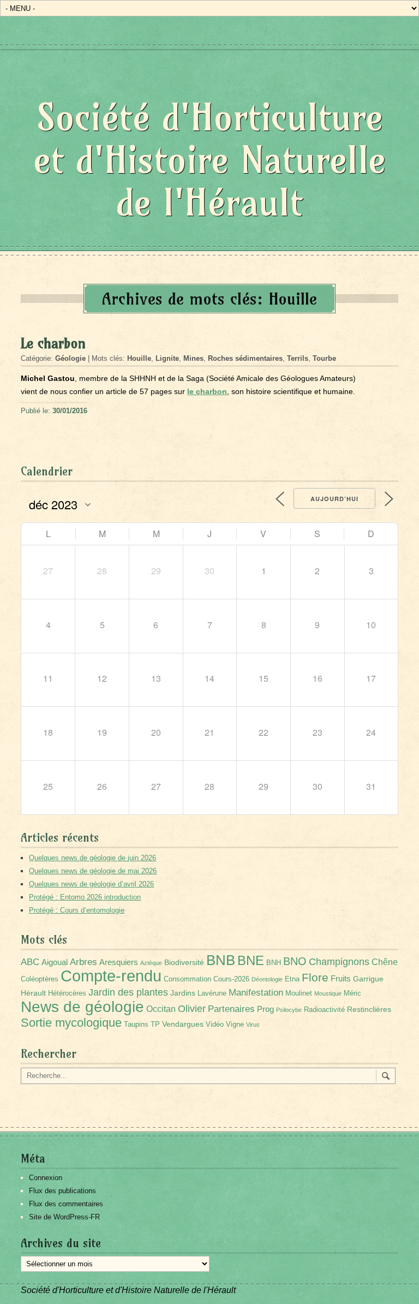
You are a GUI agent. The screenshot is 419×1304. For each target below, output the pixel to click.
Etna (292, 979)
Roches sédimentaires (245, 358)
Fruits (341, 978)
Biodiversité (184, 962)
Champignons (339, 961)
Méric (352, 993)
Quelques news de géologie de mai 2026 (93, 871)
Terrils (297, 358)
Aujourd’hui (334, 499)
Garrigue (368, 978)
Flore (315, 977)
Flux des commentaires (66, 1204)
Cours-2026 (231, 979)
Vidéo (215, 1024)
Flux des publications (62, 1191)
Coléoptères (39, 979)
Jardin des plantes (128, 992)
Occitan (161, 1009)
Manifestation (256, 992)
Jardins (182, 993)
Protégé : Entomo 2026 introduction (85, 897)
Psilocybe (289, 1010)
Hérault (33, 993)
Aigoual (54, 962)
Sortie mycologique (71, 1022)
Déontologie (267, 979)
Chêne (385, 962)
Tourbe (324, 358)
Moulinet (298, 993)
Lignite (167, 358)
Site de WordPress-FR (64, 1217)
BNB (220, 960)
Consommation (187, 979)
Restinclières (369, 1009)
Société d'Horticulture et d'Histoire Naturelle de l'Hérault (210, 159)
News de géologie (82, 1006)
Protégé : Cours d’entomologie (76, 910)
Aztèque (151, 963)
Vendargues (182, 1024)
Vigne (235, 1024)
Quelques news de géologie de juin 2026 (92, 858)
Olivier (192, 1008)
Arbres (83, 961)
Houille (139, 358)
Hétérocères (67, 993)
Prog (265, 1009)
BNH (273, 963)
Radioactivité (324, 1010)
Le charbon (53, 343)
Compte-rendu (111, 976)
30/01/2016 (69, 411)
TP (155, 1024)
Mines (193, 358)
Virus (253, 1024)
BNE (250, 960)
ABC (30, 962)
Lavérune (211, 993)
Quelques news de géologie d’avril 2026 (91, 884)
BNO (295, 961)
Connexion (45, 1178)
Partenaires (231, 1009)
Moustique (328, 993)
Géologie (70, 358)
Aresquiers (118, 962)
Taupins (136, 1024)
